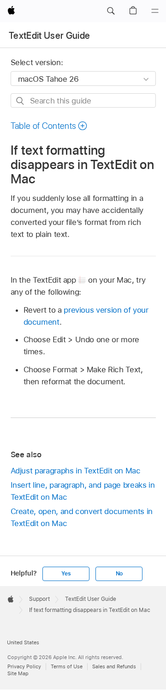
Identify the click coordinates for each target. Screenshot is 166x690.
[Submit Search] (20, 101)
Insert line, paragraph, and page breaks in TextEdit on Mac (83, 491)
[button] (111, 11)
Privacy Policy (24, 666)
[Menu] (155, 11)
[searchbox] (83, 100)
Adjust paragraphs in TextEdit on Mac (76, 470)
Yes (66, 573)
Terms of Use (67, 666)
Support (39, 599)
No (119, 573)
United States (23, 642)
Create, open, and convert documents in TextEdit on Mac (82, 517)
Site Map (18, 673)
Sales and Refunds (114, 666)
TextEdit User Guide (49, 35)
